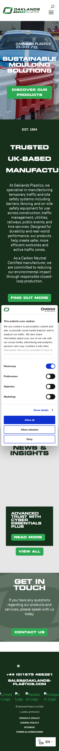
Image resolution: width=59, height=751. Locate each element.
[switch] (50, 376)
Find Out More (29, 297)
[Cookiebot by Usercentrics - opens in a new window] (41, 309)
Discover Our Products (29, 92)
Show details (41, 410)
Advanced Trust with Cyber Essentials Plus (26, 520)
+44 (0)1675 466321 (29, 674)
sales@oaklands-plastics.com (29, 682)
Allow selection (29, 429)
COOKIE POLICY (29, 722)
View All (29, 551)
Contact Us (30, 632)
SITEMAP (29, 727)
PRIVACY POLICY (29, 718)
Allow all (29, 420)
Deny (29, 439)
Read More (28, 537)
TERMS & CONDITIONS (29, 732)
